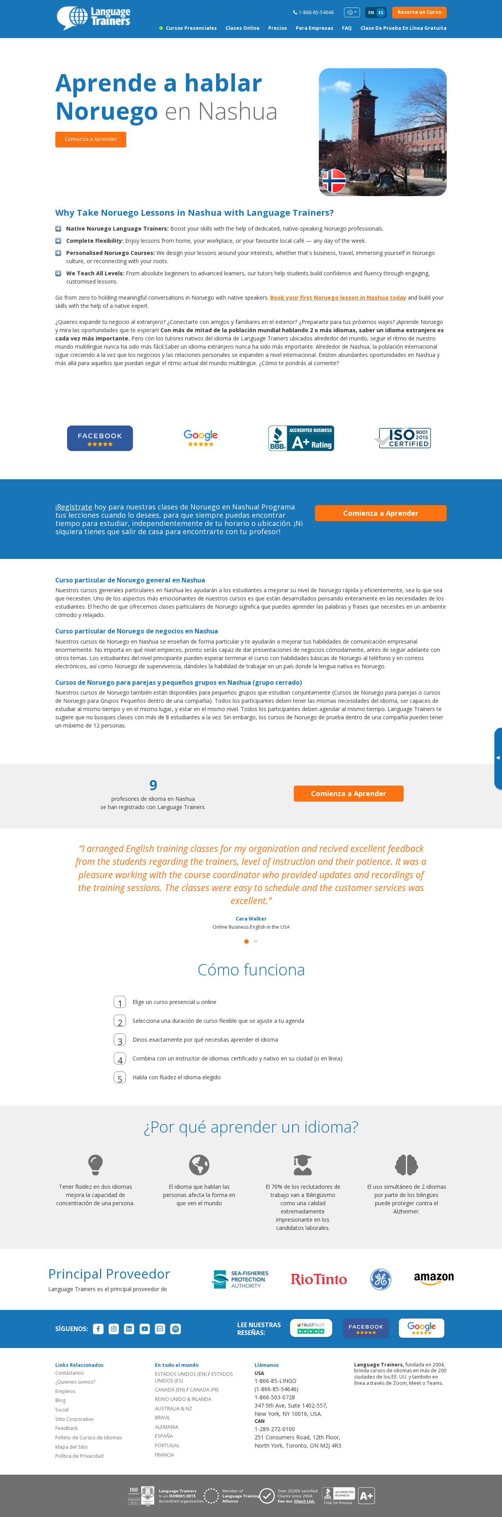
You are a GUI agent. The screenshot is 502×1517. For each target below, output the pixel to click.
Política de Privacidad (79, 1456)
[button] (246, 941)
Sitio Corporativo (74, 1419)
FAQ (347, 28)
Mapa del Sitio (71, 1447)
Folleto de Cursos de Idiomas (88, 1437)
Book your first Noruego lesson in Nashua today (338, 297)
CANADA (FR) (204, 1389)
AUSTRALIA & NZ (173, 1408)
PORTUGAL (167, 1445)
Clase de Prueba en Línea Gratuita (403, 28)
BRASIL (162, 1417)
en (371, 12)
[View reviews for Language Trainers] (348, 1496)
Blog (60, 1400)
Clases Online (243, 28)
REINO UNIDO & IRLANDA (183, 1399)
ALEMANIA (166, 1427)
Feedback (66, 1428)
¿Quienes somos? (75, 1382)
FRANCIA (164, 1455)
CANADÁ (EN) (170, 1389)
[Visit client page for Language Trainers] (290, 1496)
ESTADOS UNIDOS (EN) (180, 1374)
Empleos (65, 1391)
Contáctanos (69, 1373)
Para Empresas (314, 28)
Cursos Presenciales (191, 28)
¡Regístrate (73, 506)
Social (62, 1409)
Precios (277, 28)
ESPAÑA (164, 1436)
